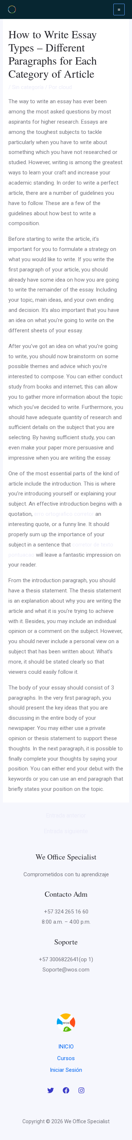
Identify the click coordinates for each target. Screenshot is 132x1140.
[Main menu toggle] (119, 9)
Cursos (66, 1058)
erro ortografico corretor (64, 514)
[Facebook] (66, 1090)
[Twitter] (50, 1090)
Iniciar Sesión (66, 1070)
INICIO (66, 1046)
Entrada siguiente (66, 831)
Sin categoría (28, 87)
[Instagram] (81, 1090)
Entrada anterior (66, 816)
